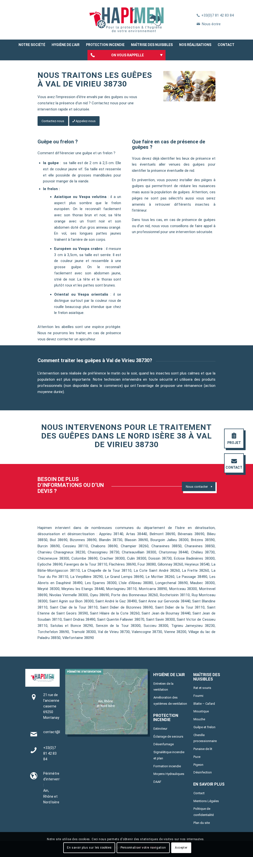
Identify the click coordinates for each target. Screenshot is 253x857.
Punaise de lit (202, 749)
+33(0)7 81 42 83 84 (217, 15)
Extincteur (160, 728)
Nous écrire (211, 24)
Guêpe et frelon (204, 727)
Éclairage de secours (168, 736)
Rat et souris (202, 688)
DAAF (157, 782)
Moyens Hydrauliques (168, 774)
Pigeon (198, 765)
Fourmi (198, 696)
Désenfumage (163, 744)
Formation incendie (167, 766)
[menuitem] (31, 45)
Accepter (181, 847)
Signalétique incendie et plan (168, 755)
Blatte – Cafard (204, 703)
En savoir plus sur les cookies (89, 847)
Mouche (199, 719)
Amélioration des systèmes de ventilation (170, 700)
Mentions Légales (206, 801)
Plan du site (201, 823)
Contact (199, 793)
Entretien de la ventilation (163, 687)
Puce (196, 757)
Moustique (201, 711)
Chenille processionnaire (205, 738)
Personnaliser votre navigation (143, 847)
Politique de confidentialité (203, 812)
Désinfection (202, 772)
